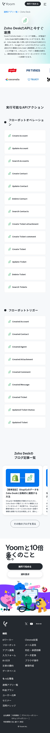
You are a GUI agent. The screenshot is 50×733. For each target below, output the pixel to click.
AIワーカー (7, 639)
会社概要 (6, 715)
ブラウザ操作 (31, 660)
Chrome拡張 (31, 639)
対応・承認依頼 (33, 650)
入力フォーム (9, 655)
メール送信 (30, 645)
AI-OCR (6, 660)
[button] (45, 3)
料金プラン (8, 690)
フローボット (9, 645)
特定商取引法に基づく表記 (13, 722)
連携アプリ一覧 (10, 684)
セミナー (6, 700)
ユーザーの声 (9, 695)
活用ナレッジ (9, 705)
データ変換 (30, 655)
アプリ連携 (8, 650)
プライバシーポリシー (29, 715)
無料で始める (25, 566)
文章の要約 (8, 665)
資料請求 (25, 574)
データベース (9, 670)
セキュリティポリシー (19, 718)
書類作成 (29, 665)
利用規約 (15, 715)
